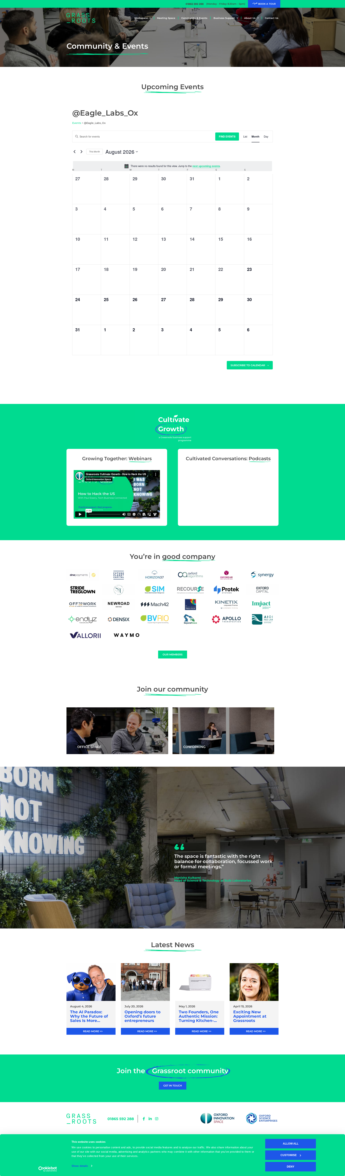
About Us (250, 18)
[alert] (172, 166)
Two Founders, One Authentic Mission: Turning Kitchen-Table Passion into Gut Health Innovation (199, 1016)
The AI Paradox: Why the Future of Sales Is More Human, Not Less (89, 1016)
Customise (288, 1155)
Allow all (290, 1143)
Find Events (227, 136)
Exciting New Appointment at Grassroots (249, 1016)
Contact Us (271, 18)
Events (76, 123)
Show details (80, 1165)
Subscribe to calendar (248, 365)
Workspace (141, 18)
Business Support (224, 18)
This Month (94, 151)
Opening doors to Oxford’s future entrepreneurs (142, 1016)
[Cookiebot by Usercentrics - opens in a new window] (47, 1169)
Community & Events (194, 18)
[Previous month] (74, 152)
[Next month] (81, 152)
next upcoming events (206, 166)
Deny (290, 1166)
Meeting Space (166, 18)
